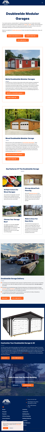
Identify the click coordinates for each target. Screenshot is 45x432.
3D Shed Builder (27, 385)
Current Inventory (31, 35)
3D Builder (7, 90)
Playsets (4, 414)
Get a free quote (22, 40)
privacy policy (18, 424)
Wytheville (4, 288)
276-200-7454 (33, 399)
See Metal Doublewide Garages (15, 93)
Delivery (24, 425)
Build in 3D (4, 298)
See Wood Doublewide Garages (14, 154)
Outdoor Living (6, 416)
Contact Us (25, 411)
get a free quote (16, 298)
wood (25, 24)
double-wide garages (16, 30)
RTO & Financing (26, 416)
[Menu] (42, 2)
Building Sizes (25, 414)
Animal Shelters (6, 418)
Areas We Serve (26, 422)
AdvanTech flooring (33, 193)
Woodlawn (12, 288)
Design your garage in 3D (14, 35)
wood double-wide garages (28, 142)
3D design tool (26, 353)
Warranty (4, 420)
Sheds (3, 409)
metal (30, 24)
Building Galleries (26, 418)
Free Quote (15, 385)
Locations (24, 420)
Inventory (24, 409)
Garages (4, 411)
